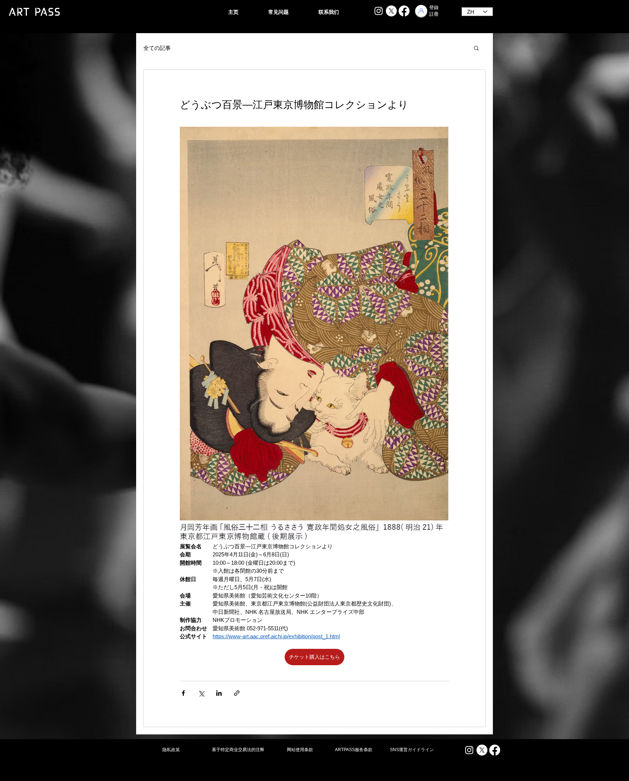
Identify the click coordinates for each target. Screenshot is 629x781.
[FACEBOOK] (404, 10)
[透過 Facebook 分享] (183, 693)
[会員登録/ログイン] (421, 11)
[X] (391, 10)
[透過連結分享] (236, 693)
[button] (476, 48)
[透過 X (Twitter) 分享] (201, 693)
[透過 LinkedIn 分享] (218, 693)
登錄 (434, 7)
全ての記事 (157, 48)
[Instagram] (378, 10)
